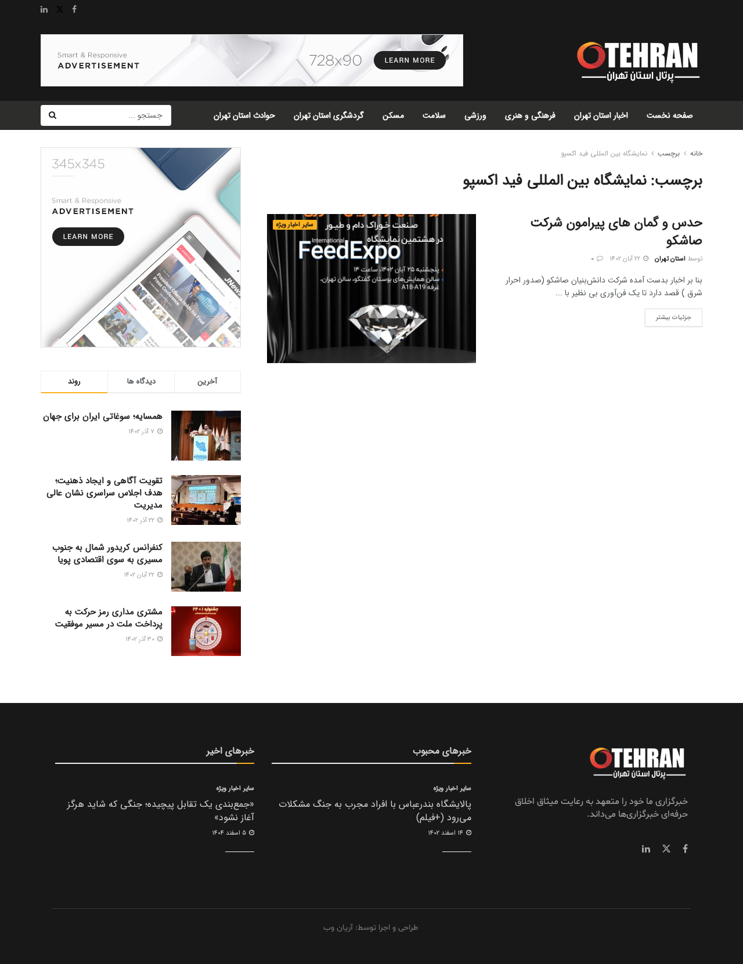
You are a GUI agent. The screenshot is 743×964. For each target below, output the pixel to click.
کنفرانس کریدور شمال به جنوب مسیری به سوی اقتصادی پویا (107, 554)
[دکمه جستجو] (52, 115)
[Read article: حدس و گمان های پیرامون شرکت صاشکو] (371, 288)
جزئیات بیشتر (668, 315)
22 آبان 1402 (625, 259)
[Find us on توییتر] (666, 849)
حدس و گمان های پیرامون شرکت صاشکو (616, 232)
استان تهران (670, 259)
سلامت (434, 115)
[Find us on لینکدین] (646, 849)
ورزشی (475, 115)
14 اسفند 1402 (446, 833)
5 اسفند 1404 (230, 833)
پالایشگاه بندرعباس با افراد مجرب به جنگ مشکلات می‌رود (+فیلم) (375, 810)
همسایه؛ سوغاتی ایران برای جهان (103, 416)
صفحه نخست (670, 115)
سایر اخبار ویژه (294, 225)
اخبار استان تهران (601, 115)
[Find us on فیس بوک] (685, 849)
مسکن (393, 115)
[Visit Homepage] (637, 60)
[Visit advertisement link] (252, 60)
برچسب (669, 153)
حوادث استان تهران (244, 115)
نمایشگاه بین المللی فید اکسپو (604, 153)
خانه (696, 153)
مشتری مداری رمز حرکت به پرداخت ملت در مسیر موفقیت (109, 618)
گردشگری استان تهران (329, 115)
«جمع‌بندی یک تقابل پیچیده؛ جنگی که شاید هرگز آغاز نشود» (160, 810)
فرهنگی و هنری (530, 115)
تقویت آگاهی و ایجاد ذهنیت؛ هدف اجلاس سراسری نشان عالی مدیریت (104, 493)
